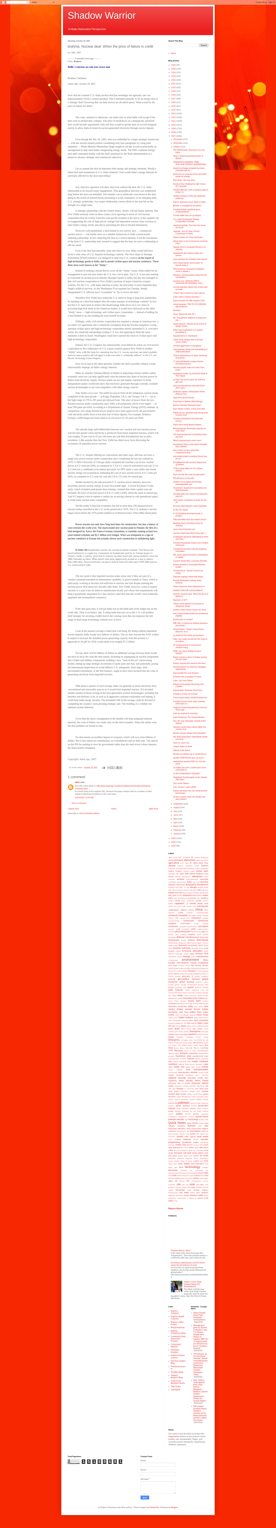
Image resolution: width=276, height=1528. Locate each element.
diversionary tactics (195, 945)
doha (170, 948)
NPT (198, 1091)
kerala (171, 1037)
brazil (194, 895)
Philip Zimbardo (182, 1108)
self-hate (171, 1145)
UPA (178, 1184)
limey (170, 1048)
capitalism (179, 903)
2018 (173, 95)
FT (197, 971)
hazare (185, 993)
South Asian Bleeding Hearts (178, 1382)
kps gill (205, 1040)
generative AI (187, 976)
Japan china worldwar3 (195, 1026)
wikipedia (171, 1195)
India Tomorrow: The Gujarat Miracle (189, 717)
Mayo (189, 1061)
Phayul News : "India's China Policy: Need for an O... (188, 630)
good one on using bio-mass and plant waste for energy (190, 175)
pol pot (193, 1111)
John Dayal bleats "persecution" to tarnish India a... (188, 264)
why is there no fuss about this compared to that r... (186, 451)
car (187, 903)
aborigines (204, 857)
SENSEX (190, 1145)
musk (206, 1072)
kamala (171, 1034)
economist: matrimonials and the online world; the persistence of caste (188, 1264)
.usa (170, 857)
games (176, 974)
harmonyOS (172, 993)
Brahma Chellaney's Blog (178, 1332)
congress (172, 923)
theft (180, 1173)
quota (189, 1123)
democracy (194, 937)
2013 (173, 113)
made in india (190, 1051)
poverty (196, 1114)
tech (181, 1167)
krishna (171, 1043)
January (177, 834)
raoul (200, 1126)
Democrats (204, 937)
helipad (199, 993)
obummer (172, 1097)
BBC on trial (184, 887)
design (183, 940)
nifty (169, 1089)
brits (175, 898)
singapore (184, 1150)
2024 (173, 72)
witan (77, 782)
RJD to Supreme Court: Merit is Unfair (189, 202)
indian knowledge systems (185, 1015)
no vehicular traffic (191, 1089)
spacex (180, 1156)
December (178, 139)
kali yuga (205, 1031)
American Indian (194, 868)
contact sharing (201, 923)
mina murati (195, 1067)
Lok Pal (193, 1048)
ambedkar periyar (192, 866)
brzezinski (192, 898)
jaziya (206, 1026)
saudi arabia (202, 1136)
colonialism (196, 918)
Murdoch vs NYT (180, 600)
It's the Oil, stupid (180, 510)
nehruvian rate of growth (179, 1083)
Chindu (180, 913)
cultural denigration (182, 932)
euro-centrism (183, 963)
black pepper (187, 893)
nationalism (191, 1078)
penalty (194, 1106)
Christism (183, 915)
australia (180, 879)
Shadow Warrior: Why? (181, 1250)
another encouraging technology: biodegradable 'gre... (187, 483)
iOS (185, 1023)
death (199, 934)
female (175, 968)
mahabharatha (202, 1051)
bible (195, 890)
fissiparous (204, 968)
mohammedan (201, 1069)
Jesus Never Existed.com (184, 529)
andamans (204, 868)
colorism (205, 918)
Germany (196, 979)
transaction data (187, 1175)
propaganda (183, 1117)
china (199, 909)
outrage (205, 1099)
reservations (195, 1131)
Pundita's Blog (177, 1372)
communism (188, 921)
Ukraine (182, 1181)
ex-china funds (184, 965)
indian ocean (173, 1018)
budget (171, 901)
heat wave (192, 993)
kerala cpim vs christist (183, 619)
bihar (177, 893)
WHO (198, 1193)
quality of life (203, 1119)
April (175, 822)
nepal (170, 1086)
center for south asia (176, 906)
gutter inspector (175, 990)
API (177, 874)
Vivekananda (173, 1193)
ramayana (181, 1126)
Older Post (153, 809)
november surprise (187, 1091)
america (204, 866)
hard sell (204, 990)
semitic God (180, 1145)
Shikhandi (176, 1148)
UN (187, 1181)
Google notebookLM (189, 985)
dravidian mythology (182, 948)
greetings (178, 987)
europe (193, 963)
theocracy (186, 1173)
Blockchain (204, 893)
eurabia (171, 963)
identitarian (181, 1003)
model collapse (175, 1070)
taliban (187, 1164)
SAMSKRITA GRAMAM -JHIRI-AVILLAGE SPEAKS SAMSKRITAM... (190, 163)
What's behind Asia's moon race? (187, 440)
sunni (205, 1161)
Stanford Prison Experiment (196, 1158)
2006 (173, 838)
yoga (170, 1201)
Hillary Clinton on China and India (188, 237)
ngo (206, 1086)
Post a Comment (79, 803)
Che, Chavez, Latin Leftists (184, 787)
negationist (172, 1081)
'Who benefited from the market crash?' (190, 519)
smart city (191, 1150)
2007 (173, 136)
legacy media (193, 1045)
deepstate (172, 937)
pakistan (184, 1102)
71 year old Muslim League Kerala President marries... (188, 362)
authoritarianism (192, 879)
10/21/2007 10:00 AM (84, 798)
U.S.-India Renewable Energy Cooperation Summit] (186, 220)
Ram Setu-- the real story (184, 180)
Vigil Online (176, 1386)
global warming (187, 982)
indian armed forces (188, 1009)
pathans (171, 1106)
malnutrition (193, 1053)
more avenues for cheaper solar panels (190, 259)
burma (177, 901)
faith (192, 965)
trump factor (184, 1178)
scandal (178, 1139)
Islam (200, 1023)
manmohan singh (183, 1056)
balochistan (180, 885)
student (196, 1161)
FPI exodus (177, 971)
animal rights (202, 871)
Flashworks (154, 1507)
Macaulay (178, 1050)
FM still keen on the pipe (183, 478)
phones (193, 1108)
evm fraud (172, 965)
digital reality (173, 945)
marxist (175, 1061)
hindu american (190, 995)
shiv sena (184, 1148)
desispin (176, 310)
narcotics (205, 1075)
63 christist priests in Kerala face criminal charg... (187, 646)
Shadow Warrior (102, 15)
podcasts (185, 1111)
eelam (206, 951)
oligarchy (187, 1097)
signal (196, 1148)
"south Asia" (177, 857)
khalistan (180, 1037)
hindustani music (190, 998)
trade (174, 1175)
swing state (172, 1164)
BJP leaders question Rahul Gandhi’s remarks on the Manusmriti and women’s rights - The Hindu (200, 1413)
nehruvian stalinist (200, 1083)
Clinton (170, 918)
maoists (190, 1058)
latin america (198, 1043)
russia (192, 1134)
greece (171, 987)
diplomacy (182, 945)
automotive (172, 882)
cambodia (190, 901)
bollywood (187, 895)
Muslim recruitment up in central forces (190, 754)
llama (182, 1048)
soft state (187, 1153)
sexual (196, 1145)
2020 (173, 87)
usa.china (200, 1185)
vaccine (178, 1187)
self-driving (204, 1142)
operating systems (188, 1099)
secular (196, 1139)
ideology (189, 1003)
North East (203, 1089)
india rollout (198, 1006)
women (186, 1195)
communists (203, 921)
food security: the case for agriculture (189, 474)
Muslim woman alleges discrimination (189, 733)
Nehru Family (201, 1081)
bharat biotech (177, 890)
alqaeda (172, 866)
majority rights (173, 1053)
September (178, 804)
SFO (201, 1145)
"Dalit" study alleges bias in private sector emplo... (188, 341)
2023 (173, 76)
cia (190, 915)
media (195, 1061)
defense (180, 937)
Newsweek (200, 1086)
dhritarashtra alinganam (177, 943)
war (181, 1192)
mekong (181, 1064)
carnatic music (196, 903)
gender (177, 976)
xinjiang (191, 1198)
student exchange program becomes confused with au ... (189, 169)
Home (113, 809)
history (201, 998)
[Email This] (108, 767)
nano (197, 1075)
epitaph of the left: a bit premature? (188, 590)
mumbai (194, 1072)
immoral (205, 1003)
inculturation (182, 1006)
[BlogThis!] (111, 767)
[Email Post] (103, 767)
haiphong (195, 990)
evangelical (203, 963)
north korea (173, 1091)
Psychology (193, 1119)
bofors (179, 895)
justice (200, 1029)
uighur (170, 1181)
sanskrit (179, 1136)
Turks (201, 1178)
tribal (206, 1175)
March (176, 826)
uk (176, 1181)
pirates (171, 1111)
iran (188, 1023)
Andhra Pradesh (175, 871)
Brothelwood (182, 898)
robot (170, 1134)
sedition (196, 1142)
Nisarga (179, 1089)
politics (179, 1113)
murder (201, 1072)
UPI (183, 1185)
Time (170, 1175)
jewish (170, 1029)
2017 (173, 99)
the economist (196, 1170)
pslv (186, 1119)
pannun (193, 1103)
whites (192, 1193)
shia (170, 1147)
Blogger (174, 1507)
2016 (173, 102)
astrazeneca (186, 876)
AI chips (185, 863)
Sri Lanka (204, 1156)
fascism (205, 965)
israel (205, 1023)
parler (199, 1103)
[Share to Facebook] (117, 767)
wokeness (179, 1195)
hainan (187, 990)
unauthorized (196, 1181)
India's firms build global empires (187, 425)
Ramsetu (191, 1126)
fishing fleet (196, 968)
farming (198, 965)
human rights (194, 1001)
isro (170, 1026)
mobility (205, 1067)
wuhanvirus (181, 1198)
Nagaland (189, 1075)
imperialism (172, 1006)
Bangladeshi (202, 885)
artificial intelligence (196, 874)
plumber (178, 1111)
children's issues (187, 910)
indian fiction (184, 1012)
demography (173, 940)
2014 (173, 110)
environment (190, 959)
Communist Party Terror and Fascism (178, 1338)
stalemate (172, 1158)
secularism (186, 1142)
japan (183, 1026)
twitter (206, 1178)
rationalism (181, 1129)
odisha (178, 1097)
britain (205, 895)
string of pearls (186, 1161)
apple (182, 874)
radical (201, 1123)
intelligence (179, 1023)
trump (177, 1178)
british (170, 898)
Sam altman (200, 1134)
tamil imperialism (197, 1164)
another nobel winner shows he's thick (189, 610)
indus (191, 1020)
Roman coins (184, 1134)
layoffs (205, 1043)
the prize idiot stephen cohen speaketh (190, 506)
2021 (173, 84)
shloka (191, 1148)
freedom (191, 971)
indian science (186, 1017)
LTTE (170, 1050)
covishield (185, 929)
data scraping (181, 934)
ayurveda (204, 882)
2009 (173, 128)
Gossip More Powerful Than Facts (187, 690)
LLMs (187, 1048)
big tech (205, 890)
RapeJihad (172, 1129)
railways (171, 1126)
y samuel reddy (201, 1198)
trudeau (171, 1178)
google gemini (174, 985)
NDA (206, 1078)
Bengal (193, 887)
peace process (183, 1106)
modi (188, 1069)
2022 (173, 80)
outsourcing (172, 1103)
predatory (204, 1114)
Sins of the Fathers (181, 783)
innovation (203, 1020)
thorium (201, 1173)
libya (206, 1045)
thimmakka (194, 1173)
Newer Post (74, 809)
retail (203, 1131)
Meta (187, 1064)
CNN (176, 918)
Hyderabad (172, 1003)
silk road (176, 1150)
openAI (177, 1099)
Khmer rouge (202, 1037)
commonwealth (173, 921)
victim (189, 1190)
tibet (206, 1173)
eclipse (178, 951)
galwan (171, 974)
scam (170, 1139)
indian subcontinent (201, 1018)
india (190, 1006)
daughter (191, 934)
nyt (194, 1094)
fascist (170, 968)
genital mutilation (201, 976)
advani (170, 860)
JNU (194, 1029)
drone (201, 948)
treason (197, 1175)
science (187, 1139)
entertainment (202, 956)
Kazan (205, 1034)
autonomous (181, 882)
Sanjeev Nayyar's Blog (177, 1376)
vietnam (196, 1190)
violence (205, 1190)
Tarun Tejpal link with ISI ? (184, 314)
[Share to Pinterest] (121, 767)
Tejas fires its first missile (183, 398)
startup (170, 1161)
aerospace (178, 860)
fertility (181, 968)
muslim (171, 1075)
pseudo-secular (176, 1119)
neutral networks (189, 1086)
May (175, 819)
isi (195, 1023)
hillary (174, 995)
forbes (170, 971)
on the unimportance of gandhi (186, 773)
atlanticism (197, 876)
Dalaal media (196, 932)
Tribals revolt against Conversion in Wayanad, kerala (188, 605)
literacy (176, 1048)
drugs (206, 948)
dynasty (171, 951)
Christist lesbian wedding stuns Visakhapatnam (186, 210)
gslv (184, 987)
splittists (196, 1156)
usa (192, 1184)
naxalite (200, 1078)
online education (197, 1097)
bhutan (186, 890)
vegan (193, 1187)
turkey (196, 1178)
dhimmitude (202, 940)
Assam (171, 876)
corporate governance (188, 926)
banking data (173, 887)
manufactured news (200, 1056)
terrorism (172, 1170)
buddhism (204, 898)
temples (205, 1167)
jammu (178, 1026)
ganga (190, 974)
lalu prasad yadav (185, 1043)
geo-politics (183, 979)
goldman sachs (202, 982)
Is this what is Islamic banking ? (186, 297)
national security (177, 1077)
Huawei (183, 1001)
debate (205, 934)
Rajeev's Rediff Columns (177, 1317)
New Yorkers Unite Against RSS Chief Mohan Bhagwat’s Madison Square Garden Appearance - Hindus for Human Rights (200, 1390)
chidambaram (173, 910)
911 (192, 857)
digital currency (202, 943)
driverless (194, 948)
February (177, 830)
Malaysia (184, 1053)
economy (186, 951)
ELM (206, 954)
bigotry (171, 893)
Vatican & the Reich (181, 750)
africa (198, 860)
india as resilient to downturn (185, 713)
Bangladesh (191, 885)
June (175, 815)
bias (191, 890)
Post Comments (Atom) (90, 813)
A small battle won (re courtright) (187, 215)
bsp (198, 898)
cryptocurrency (203, 929)
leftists (184, 1045)
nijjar (174, 1089)
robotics (176, 1134)
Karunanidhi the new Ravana (186, 673)
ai (180, 863)
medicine (203, 1061)
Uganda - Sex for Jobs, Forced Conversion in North (186, 232)
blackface (196, 893)
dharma (191, 940)
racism (195, 1123)
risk (207, 1131)
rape (206, 1126)
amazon (180, 866)
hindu (180, 995)
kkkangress (174, 1039)
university (171, 1185)
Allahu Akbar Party (200, 863)
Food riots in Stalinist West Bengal (188, 401)
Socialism (178, 1153)
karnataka (184, 1034)
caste (206, 903)
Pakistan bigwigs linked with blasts (188, 577)
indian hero (196, 1012)
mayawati (182, 1061)
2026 (173, 65)
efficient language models (178, 954)
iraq (192, 1023)
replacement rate (182, 1131)
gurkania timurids (201, 987)
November (178, 143)
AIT (191, 863)
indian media (202, 1015)
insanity (171, 1023)
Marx (170, 1061)
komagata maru (187, 1040)
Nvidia (189, 1094)
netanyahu (178, 1086)
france (185, 971)
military (187, 1067)
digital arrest (191, 943)
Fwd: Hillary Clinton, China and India (189, 409)
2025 (173, 69)
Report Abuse (175, 1208)
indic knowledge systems (178, 1020)
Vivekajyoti (175, 1390)
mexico (192, 1064)
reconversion (196, 1129)
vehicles (199, 1187)
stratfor (177, 1161)
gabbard (205, 971)
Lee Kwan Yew (174, 1045)
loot (198, 1048)
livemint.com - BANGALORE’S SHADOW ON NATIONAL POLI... (188, 282)
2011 (173, 121)
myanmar (180, 1075)
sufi (201, 1161)
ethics (205, 960)
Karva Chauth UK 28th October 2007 (189, 300)
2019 (173, 91)
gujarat (191, 987)
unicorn (205, 1181)
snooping (199, 1150)
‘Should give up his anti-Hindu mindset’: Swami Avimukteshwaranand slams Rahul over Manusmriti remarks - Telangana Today (200, 1364)
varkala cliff (185, 1187)
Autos (189, 882)
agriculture (173, 863)
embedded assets (175, 956)
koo (195, 1040)
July (175, 811)
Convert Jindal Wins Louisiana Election (190, 561)
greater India (203, 985)
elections (199, 954)
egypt (192, 954)
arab (187, 874)
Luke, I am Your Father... (183, 680)
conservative (185, 923)
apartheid (171, 874)
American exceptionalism (177, 868)
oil (183, 1097)
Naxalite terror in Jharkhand (185, 336)
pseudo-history (201, 1116)
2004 (173, 846)
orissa (198, 1099)
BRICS (199, 895)
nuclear (205, 1091)
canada (198, 901)
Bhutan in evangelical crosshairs (187, 206)
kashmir (193, 1034)
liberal (201, 1045)
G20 (200, 971)
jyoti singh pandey (182, 1031)
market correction (201, 1059)
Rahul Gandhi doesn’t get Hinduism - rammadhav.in (199, 1316)
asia (206, 874)
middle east (179, 1067)
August (176, 807)
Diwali (206, 945)
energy (186, 956)
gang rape (184, 974)
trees (202, 1175)
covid (178, 929)
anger (192, 871)
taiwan (180, 1164)
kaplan (177, 1034)
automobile (204, 879)
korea (199, 1040)
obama (205, 1094)
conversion (173, 926)
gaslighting (197, 974)
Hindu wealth (177, 998)
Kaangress (195, 1031)
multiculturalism (184, 1072)
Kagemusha (173, 1436)
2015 (173, 106)
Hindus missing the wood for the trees (189, 663)
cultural (171, 932)
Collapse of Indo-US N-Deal (185, 694)
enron (193, 956)
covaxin (171, 929)
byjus (183, 901)
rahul (206, 1123)
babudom (172, 885)
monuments (172, 1072)
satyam (193, 1136)
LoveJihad (204, 1048)
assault (177, 876)
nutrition (183, 1094)
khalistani (189, 1037)
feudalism (187, 968)
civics (194, 915)
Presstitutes (172, 1117)
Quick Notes (177, 1122)
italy (173, 1026)
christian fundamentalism (197, 913)
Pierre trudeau (202, 1108)
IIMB (200, 1003)
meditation (172, 1064)
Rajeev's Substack (175, 1312)
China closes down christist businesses (190, 698)
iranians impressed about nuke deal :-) (190, 533)
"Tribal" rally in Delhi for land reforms (189, 293)
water (186, 1192)
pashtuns (204, 1103)
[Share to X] (114, 767)
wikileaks (204, 1193)
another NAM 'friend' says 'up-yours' (188, 758)
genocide (171, 979)
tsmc (191, 1178)
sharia (205, 1145)
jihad (177, 1028)
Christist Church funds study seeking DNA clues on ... (189, 702)
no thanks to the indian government (188, 635)
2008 (173, 132)
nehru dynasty (186, 1081)
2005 (173, 842)
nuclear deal (174, 1094)
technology (192, 1167)
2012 (173, 117)
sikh (201, 1147)
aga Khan (204, 860)
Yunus (175, 1201)
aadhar (197, 857)
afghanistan (190, 860)
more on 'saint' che (181, 743)
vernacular (180, 1190)
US (187, 1185)
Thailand (184, 1170)
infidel (196, 1020)
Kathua (200, 1034)
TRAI (179, 1175)
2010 (173, 125)
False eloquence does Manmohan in (189, 586)
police (199, 1111)
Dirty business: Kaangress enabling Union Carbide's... (188, 270)
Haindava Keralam (175, 1351)
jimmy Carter (186, 1029)
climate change (202, 915)
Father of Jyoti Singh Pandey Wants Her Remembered (193, 1284)
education (198, 951)
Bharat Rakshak (178, 1327)
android (186, 871)
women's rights (196, 1195)
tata (175, 1167)
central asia (191, 906)
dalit (202, 932)
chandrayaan (202, 906)
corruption (203, 926)
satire (186, 1136)
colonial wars (185, 918)
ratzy (188, 1129)
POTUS (188, 1114)
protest (191, 1117)
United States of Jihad (182, 746)
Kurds (176, 1043)
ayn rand (196, 882)
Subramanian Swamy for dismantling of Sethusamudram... (190, 350)
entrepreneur (173, 960)
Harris (180, 993)
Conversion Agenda (176, 1345)
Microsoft (199, 1064)
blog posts (172, 895)
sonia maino (197, 1153)
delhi (187, 937)
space (174, 1156)
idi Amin (195, 1003)
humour (205, 1001)
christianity (173, 915)
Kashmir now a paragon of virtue (187, 677)
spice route (188, 1156)
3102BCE (186, 857)
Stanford (180, 1158)
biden (199, 890)
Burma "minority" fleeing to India (187, 405)
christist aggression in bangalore (187, 346)
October (177, 147)
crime (193, 929)
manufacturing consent (177, 1059)
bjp (180, 893)
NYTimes (199, 1094)
